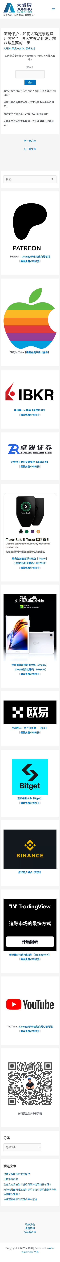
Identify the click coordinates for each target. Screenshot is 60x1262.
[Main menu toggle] (53, 9)
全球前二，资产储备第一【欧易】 (30, 727)
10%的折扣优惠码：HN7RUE (30, 563)
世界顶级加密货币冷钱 (24, 664)
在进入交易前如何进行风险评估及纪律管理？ (28, 1184)
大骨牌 (7, 48)
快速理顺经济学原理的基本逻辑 (20, 1199)
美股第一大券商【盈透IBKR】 (30, 410)
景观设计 (30, 48)
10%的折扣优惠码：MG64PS (30, 669)
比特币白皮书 (11, 1179)
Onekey (42, 664)
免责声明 (30, 1228)
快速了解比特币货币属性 (17, 1174)
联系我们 (30, 1224)
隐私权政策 (30, 1232)
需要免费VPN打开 (30, 261)
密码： (30, 67)
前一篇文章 (30, 140)
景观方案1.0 (18, 48)
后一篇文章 (30, 149)
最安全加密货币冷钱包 (24, 558)
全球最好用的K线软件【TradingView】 (30, 954)
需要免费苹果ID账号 (37, 352)
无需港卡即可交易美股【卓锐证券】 (30, 461)
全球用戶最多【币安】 (30, 872)
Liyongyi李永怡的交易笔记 (35, 256)
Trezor (42, 558)
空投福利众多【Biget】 (30, 798)
